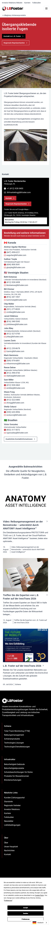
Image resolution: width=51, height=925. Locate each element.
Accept (25, 908)
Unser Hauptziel (11, 846)
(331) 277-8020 (13, 309)
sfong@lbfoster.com (15, 403)
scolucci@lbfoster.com (16, 415)
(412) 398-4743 (13, 373)
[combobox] (40, 922)
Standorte (8, 801)
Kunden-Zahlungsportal (14, 797)
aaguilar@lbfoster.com (16, 255)
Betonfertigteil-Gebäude (14, 764)
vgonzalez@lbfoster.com (17, 433)
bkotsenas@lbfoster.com (17, 285)
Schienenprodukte (12, 739)
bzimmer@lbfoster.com (16, 300)
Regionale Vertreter (12, 805)
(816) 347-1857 (13, 297)
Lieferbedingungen (12, 825)
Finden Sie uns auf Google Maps (16, 209)
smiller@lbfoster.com (15, 388)
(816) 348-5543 (13, 321)
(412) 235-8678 (13, 348)
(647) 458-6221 (13, 252)
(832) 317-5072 (13, 430)
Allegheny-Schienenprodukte (15, 15)
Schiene (18, 684)
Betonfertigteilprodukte (14, 768)
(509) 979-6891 (13, 360)
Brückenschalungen (12, 780)
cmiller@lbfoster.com (15, 312)
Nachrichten (9, 850)
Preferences (25, 919)
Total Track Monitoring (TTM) (17, 731)
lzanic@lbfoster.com (15, 351)
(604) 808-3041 (13, 264)
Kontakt (7, 854)
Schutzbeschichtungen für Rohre (18, 772)
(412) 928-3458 (13, 282)
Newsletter (8, 821)
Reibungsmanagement (14, 735)
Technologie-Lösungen (14, 743)
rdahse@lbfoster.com (15, 376)
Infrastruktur (9, 759)
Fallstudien (36, 3)
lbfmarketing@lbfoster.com (19, 192)
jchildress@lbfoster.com (16, 324)
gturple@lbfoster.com (15, 267)
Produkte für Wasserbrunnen (16, 776)
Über (6, 842)
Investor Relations (12, 809)
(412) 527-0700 (13, 334)
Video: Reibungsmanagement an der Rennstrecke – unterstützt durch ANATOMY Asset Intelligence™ (28, 549)
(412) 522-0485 (13, 400)
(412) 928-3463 (13, 385)
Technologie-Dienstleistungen (17, 747)
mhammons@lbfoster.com (18, 363)
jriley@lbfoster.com (14, 336)
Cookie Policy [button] (39, 895)
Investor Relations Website (12, 3)
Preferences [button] (8, 900)
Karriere (27, 3)
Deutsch (40, 923)
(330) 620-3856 (13, 412)
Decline (25, 913)
